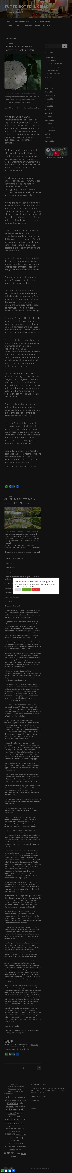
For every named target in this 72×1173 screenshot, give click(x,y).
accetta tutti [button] (26, 589)
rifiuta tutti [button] (36, 589)
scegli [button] (18, 589)
